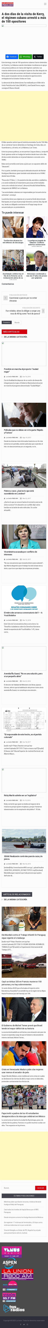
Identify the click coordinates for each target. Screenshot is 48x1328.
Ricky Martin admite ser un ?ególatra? (20, 795)
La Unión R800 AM (12, 376)
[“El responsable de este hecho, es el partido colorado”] (24, 719)
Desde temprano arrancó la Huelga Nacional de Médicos (23, 1217)
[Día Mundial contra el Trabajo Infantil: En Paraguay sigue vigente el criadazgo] (24, 919)
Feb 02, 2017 (27, 559)
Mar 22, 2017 (27, 498)
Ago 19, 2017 (27, 437)
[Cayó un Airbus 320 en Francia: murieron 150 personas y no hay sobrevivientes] (24, 965)
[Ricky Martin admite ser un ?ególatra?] (24, 780)
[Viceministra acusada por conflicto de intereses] (24, 537)
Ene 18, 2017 (27, 742)
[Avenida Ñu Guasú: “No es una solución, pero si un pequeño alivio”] (24, 658)
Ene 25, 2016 (27, 681)
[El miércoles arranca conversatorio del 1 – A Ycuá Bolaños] (24, 597)
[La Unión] (7, 4)
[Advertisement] (24, 116)
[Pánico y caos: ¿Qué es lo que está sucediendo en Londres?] (24, 476)
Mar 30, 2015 (27, 864)
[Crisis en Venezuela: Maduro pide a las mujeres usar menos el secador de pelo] (24, 1053)
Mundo (17, 322)
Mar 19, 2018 (27, 620)
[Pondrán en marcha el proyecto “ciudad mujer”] (24, 354)
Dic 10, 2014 (26, 800)
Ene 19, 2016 (27, 376)
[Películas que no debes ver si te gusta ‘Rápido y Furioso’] (24, 415)
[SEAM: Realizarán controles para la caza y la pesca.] (24, 841)
